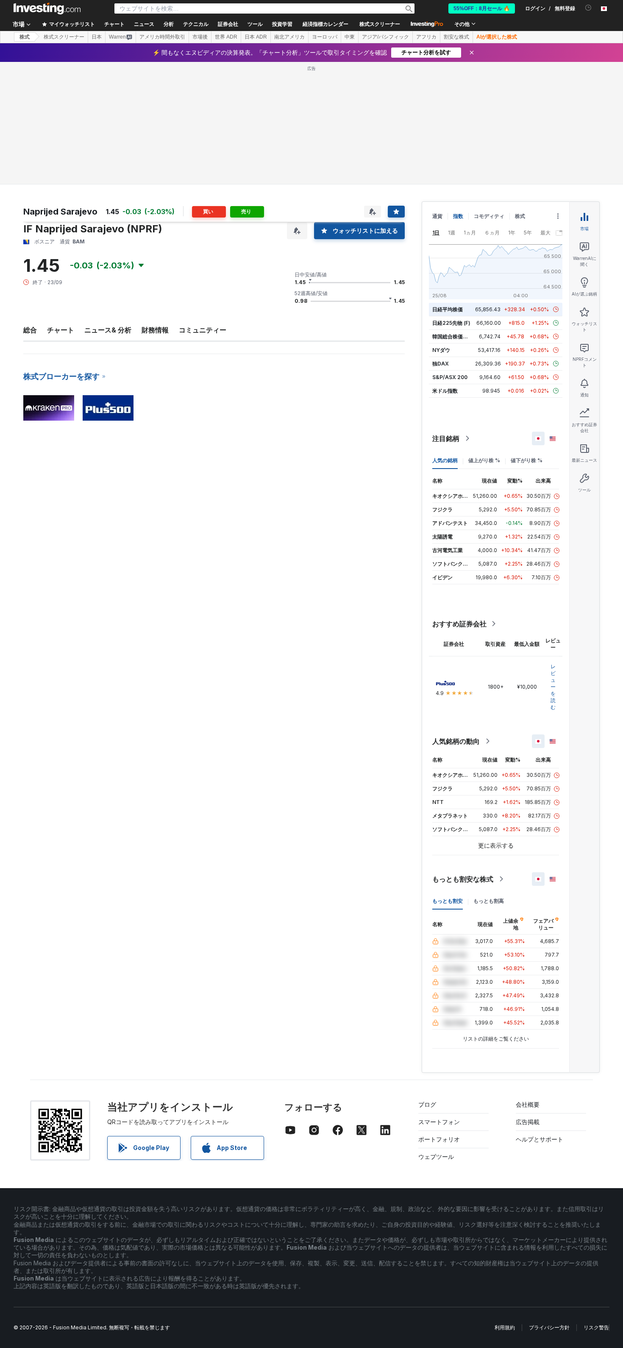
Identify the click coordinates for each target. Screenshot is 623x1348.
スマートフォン (439, 1121)
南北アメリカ (289, 37)
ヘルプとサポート (539, 1139)
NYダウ (441, 350)
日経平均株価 (447, 309)
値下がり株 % (526, 460)
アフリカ (426, 37)
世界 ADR (226, 37)
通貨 (437, 216)
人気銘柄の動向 (456, 741)
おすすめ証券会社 (459, 624)
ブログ (427, 1104)
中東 (350, 37)
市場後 (200, 37)
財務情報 (155, 330)
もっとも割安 (447, 901)
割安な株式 (456, 37)
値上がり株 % (484, 460)
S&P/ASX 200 (449, 377)
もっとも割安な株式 (462, 879)
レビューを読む (553, 686)
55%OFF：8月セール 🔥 (481, 8)
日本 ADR (256, 37)
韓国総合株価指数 (452, 336)
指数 (458, 216)
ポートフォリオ (439, 1139)
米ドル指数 (445, 391)
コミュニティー (202, 330)
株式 (24, 37)
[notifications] (588, 8)
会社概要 (528, 1104)
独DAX (440, 363)
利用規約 (505, 1327)
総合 (30, 330)
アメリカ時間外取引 (162, 37)
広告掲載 (528, 1121)
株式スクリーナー (379, 24)
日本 (97, 37)
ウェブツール (436, 1156)
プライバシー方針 (549, 1327)
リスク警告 (596, 1327)
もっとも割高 (488, 901)
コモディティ (489, 216)
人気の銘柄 (445, 460)
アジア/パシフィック (385, 37)
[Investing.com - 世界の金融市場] (47, 8)
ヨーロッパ (324, 37)
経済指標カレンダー (325, 24)
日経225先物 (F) (451, 323)
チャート (60, 330)
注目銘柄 (445, 438)
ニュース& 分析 (107, 330)
